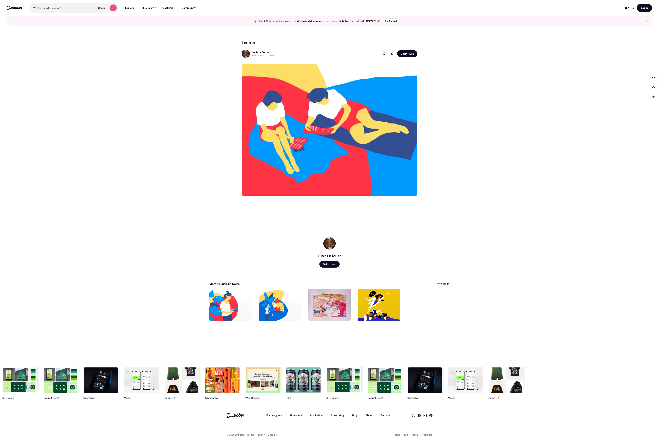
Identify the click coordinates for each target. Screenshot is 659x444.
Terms (250, 434)
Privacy (261, 434)
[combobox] (62, 8)
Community (188, 7)
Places (414, 434)
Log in (644, 7)
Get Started (391, 21)
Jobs (397, 434)
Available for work (259, 55)
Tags (405, 434)
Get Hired (168, 7)
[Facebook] (419, 415)
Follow (271, 55)
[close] (646, 21)
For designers (274, 415)
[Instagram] (425, 415)
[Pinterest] (430, 415)
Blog (354, 415)
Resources (426, 434)
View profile (443, 283)
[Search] (113, 7)
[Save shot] (392, 53)
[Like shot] (384, 53)
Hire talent (296, 415)
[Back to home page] (14, 8)
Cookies (272, 434)
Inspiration (316, 415)
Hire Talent (148, 7)
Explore (129, 7)
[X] (413, 415)
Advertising (337, 415)
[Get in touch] (232, 314)
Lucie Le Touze (260, 52)
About (369, 415)
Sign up (629, 8)
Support (385, 415)
